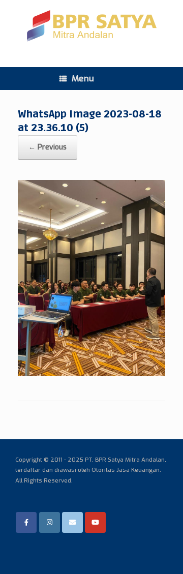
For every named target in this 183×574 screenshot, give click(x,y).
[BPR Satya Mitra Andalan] (91, 26)
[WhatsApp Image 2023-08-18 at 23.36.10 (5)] (91, 373)
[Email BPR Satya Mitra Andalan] (72, 522)
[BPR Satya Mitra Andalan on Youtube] (95, 522)
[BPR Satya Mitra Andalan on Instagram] (49, 522)
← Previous (47, 147)
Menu (83, 78)
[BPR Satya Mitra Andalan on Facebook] (26, 522)
